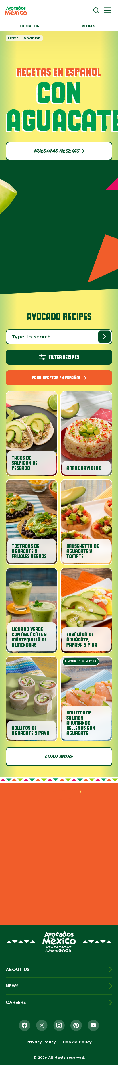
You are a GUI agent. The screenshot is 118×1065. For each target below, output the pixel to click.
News (12, 986)
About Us (18, 969)
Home (13, 38)
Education (29, 26)
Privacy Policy (41, 1042)
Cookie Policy (77, 1042)
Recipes (88, 26)
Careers (16, 1002)
